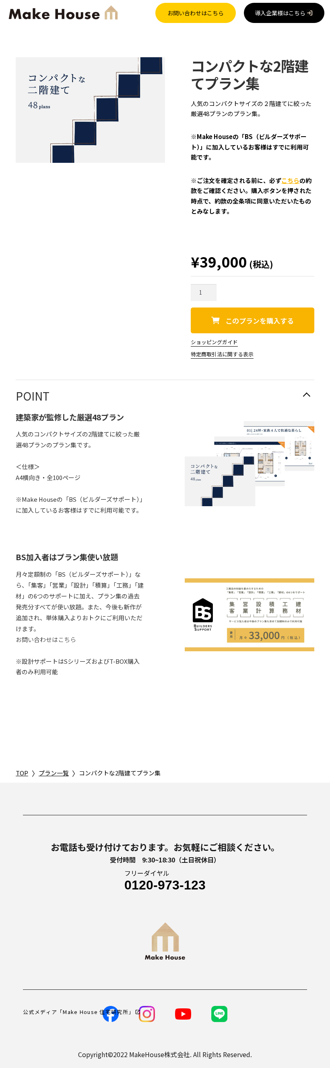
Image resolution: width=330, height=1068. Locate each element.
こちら (290, 180)
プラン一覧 (54, 773)
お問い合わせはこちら (195, 13)
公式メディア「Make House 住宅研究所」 (78, 1012)
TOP (22, 773)
